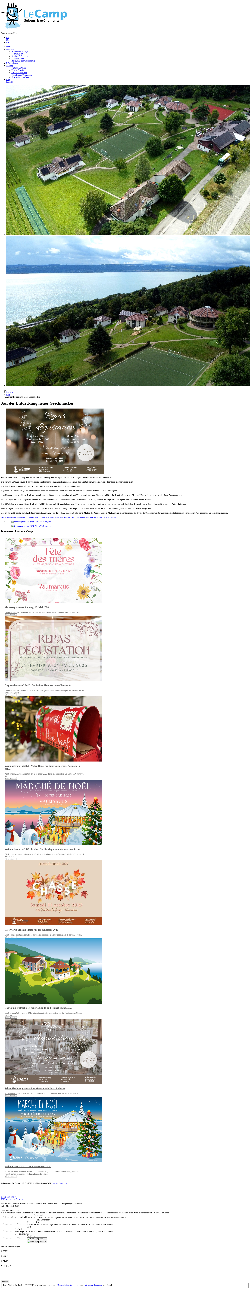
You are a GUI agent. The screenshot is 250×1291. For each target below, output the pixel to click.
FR (7, 37)
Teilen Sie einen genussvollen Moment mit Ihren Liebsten (35, 1088)
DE (7, 40)
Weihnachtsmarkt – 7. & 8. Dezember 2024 (28, 1166)
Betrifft (4, 1251)
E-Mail (4, 1261)
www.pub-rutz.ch (59, 1183)
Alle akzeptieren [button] (9, 1217)
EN (7, 42)
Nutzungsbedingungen (93, 1285)
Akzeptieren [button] (8, 1224)
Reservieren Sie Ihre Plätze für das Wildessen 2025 (31, 929)
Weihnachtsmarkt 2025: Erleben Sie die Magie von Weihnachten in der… (44, 849)
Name (4, 1256)
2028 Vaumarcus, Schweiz (12, 1199)
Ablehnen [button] (21, 1224)
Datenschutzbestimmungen (68, 1285)
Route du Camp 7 (8, 1197)
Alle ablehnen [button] (26, 1217)
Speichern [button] (31, 1236)
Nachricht (6, 1266)
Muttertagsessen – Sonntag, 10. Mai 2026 (27, 607)
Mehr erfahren (11, 615)
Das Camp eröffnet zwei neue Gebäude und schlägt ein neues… (38, 1007)
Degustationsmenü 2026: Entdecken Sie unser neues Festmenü (38, 685)
